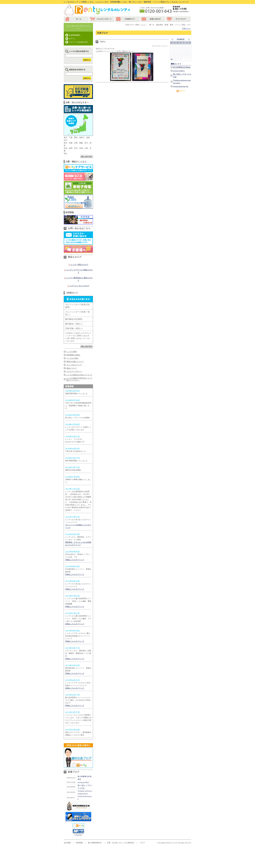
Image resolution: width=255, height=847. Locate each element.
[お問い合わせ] (153, 19)
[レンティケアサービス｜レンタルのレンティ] (78, 171)
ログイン (72, 39)
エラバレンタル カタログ (79, 286)
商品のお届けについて (75, 362)
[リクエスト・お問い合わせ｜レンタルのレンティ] (78, 243)
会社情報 (67, 843)
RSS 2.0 (182, 91)
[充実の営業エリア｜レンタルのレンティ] (78, 134)
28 (172, 59)
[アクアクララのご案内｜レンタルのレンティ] (78, 207)
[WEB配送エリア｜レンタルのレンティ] (78, 97)
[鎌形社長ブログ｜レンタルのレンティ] (78, 767)
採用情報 (79, 843)
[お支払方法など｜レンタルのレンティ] (86, 347)
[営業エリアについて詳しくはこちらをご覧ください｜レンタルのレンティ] (86, 157)
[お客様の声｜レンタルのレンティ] (78, 252)
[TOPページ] (76, 19)
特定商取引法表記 (73, 355)
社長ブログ (102, 33)
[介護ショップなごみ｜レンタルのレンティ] (78, 179)
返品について (71, 368)
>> (189, 39)
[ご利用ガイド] (127, 19)
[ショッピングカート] (102, 19)
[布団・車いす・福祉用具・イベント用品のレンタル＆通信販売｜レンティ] (78, 826)
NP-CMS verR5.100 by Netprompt (78, 834)
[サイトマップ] (178, 19)
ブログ (142, 843)
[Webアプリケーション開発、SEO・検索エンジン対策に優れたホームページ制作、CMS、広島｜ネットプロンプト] (78, 832)
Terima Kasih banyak (180, 86)
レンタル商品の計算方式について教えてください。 (79, 379)
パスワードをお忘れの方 (78, 42)
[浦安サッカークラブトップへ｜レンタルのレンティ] (78, 810)
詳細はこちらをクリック (74, 560)
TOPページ (186, 28)
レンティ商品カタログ (79, 265)
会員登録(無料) (74, 35)
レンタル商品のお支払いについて (79, 375)
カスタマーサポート (74, 371)
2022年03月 (180, 39)
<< (172, 39)
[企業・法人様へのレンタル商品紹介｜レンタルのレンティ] (78, 112)
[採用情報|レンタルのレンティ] (78, 223)
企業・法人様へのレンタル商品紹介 (121, 843)
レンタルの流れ (72, 358)
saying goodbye (83, 782)
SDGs (103, 41)
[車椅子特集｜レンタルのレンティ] (78, 193)
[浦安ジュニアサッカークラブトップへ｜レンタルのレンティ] (78, 820)
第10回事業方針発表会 (181, 67)
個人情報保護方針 (95, 843)
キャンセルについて (74, 365)
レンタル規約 (71, 352)
